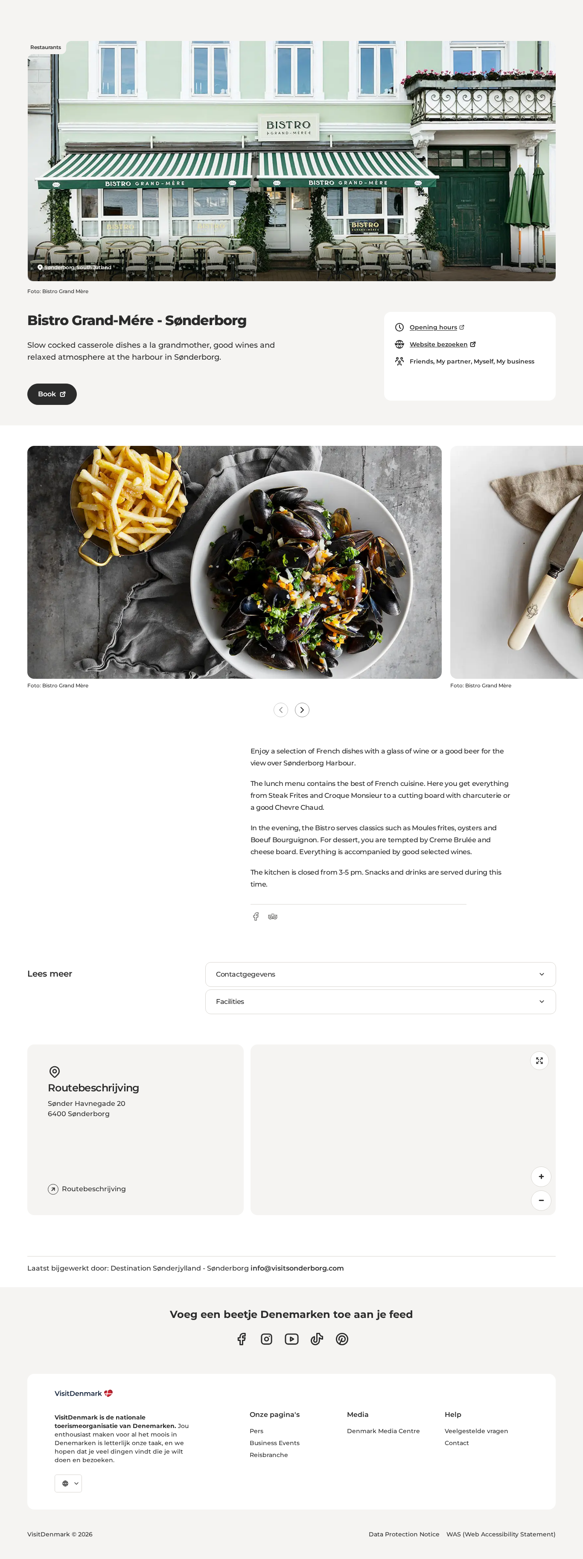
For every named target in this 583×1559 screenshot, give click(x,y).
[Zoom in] (541, 1176)
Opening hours (433, 327)
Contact (457, 1443)
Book (47, 394)
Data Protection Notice (404, 1534)
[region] (403, 1129)
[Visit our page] (266, 1339)
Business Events (275, 1443)
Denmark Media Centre (383, 1431)
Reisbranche (269, 1455)
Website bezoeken (439, 344)
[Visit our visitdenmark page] (291, 1339)
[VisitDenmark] (84, 1393)
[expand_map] (539, 1060)
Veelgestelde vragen (476, 1431)
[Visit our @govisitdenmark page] (316, 1339)
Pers (256, 1431)
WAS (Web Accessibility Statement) (501, 1534)
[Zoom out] (541, 1200)
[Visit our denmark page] (241, 1339)
